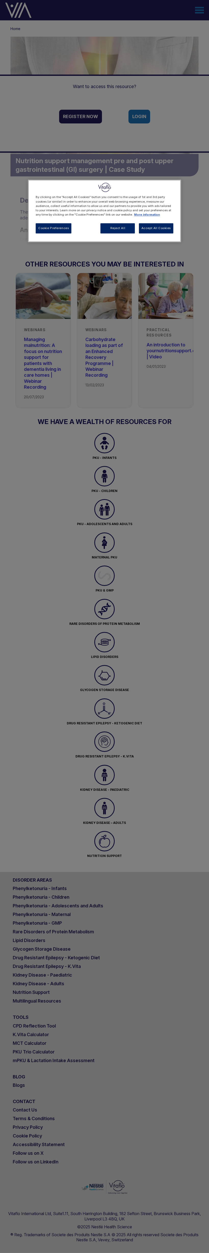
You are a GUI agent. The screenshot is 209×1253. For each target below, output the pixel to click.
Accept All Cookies (156, 228)
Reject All (117, 228)
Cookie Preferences (53, 228)
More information (147, 214)
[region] (104, 211)
